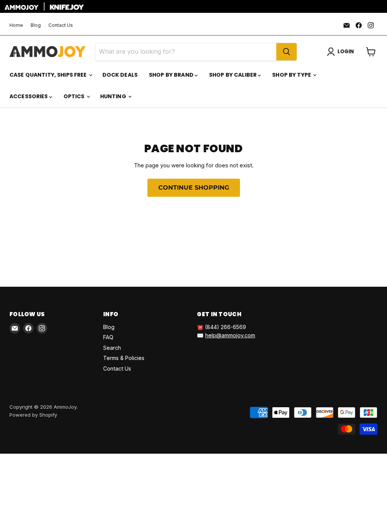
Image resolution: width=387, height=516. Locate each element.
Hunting (113, 96)
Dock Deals (120, 75)
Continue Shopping (193, 187)
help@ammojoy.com (230, 335)
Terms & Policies (123, 358)
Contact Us (60, 25)
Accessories (29, 96)
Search (112, 348)
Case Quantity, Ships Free (48, 75)
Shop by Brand (172, 75)
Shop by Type (292, 75)
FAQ (108, 337)
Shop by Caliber (233, 75)
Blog (36, 25)
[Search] (286, 51)
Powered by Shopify (33, 415)
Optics (74, 96)
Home (16, 25)
